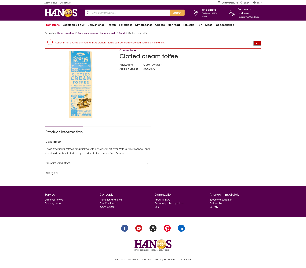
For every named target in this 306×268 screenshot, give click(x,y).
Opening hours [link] (53, 203)
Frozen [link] (112, 25)
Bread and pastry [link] (108, 33)
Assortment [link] (71, 33)
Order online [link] (216, 203)
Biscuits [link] (122, 33)
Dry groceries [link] (143, 25)
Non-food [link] (174, 25)
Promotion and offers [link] (111, 199)
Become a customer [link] (221, 199)
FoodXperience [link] (224, 25)
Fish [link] (199, 25)
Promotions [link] (52, 25)
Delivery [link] (214, 206)
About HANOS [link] (50, 2)
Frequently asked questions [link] (169, 203)
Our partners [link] (65, 2)
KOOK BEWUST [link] (107, 206)
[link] (244, 2)
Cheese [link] (160, 25)
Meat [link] (208, 25)
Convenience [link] (96, 25)
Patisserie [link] (188, 25)
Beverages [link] (125, 25)
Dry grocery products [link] (88, 33)
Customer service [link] (230, 2)
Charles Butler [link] (128, 50)
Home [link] (60, 33)
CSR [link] (157, 206)
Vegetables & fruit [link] (73, 25)
